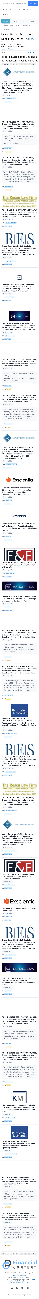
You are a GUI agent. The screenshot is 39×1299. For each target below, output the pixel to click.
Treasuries (6, 29)
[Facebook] (17, 1288)
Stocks (15, 21)
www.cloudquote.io (19, 1275)
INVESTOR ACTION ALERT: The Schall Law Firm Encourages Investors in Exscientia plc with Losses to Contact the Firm (19, 598)
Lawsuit (8, 151)
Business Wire (7, 300)
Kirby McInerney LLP (10, 297)
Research (31, 52)
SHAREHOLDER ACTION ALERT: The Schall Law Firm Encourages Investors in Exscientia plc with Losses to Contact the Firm (19, 981)
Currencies (18, 25)
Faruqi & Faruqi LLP (10, 573)
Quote (8, 52)
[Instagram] (27, 1288)
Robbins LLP (8, 536)
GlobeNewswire (8, 102)
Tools (32, 21)
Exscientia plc (9, 500)
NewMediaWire (7, 148)
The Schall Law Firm (10, 335)
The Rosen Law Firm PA (11, 222)
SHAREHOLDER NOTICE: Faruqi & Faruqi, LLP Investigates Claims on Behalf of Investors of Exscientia (18, 876)
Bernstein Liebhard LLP (11, 733)
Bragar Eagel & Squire (10, 261)
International (26, 25)
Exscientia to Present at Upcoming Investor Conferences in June (19, 909)
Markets (5, 21)
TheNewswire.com (8, 186)
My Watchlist (22, 9)
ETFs (24, 21)
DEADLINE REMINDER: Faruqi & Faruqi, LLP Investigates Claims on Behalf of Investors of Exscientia (19, 565)
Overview (5, 25)
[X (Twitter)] (12, 1288)
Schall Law (8, 607)
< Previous (5, 64)
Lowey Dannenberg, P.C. (11, 98)
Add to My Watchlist (7, 49)
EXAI (31, 39)
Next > (33, 64)
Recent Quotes (7, 9)
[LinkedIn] (22, 1288)
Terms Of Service (23, 1282)
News (11, 25)
